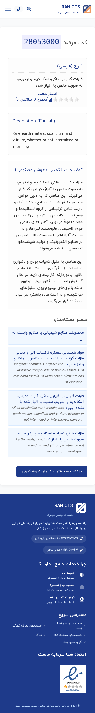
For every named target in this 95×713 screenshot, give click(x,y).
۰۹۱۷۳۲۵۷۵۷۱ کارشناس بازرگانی (56, 538)
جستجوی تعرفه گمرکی (27, 626)
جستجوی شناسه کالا (68, 635)
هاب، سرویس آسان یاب (68, 625)
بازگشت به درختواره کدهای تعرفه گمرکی (52, 471)
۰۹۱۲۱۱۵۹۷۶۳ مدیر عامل (62, 550)
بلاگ (39, 635)
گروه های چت (72, 642)
